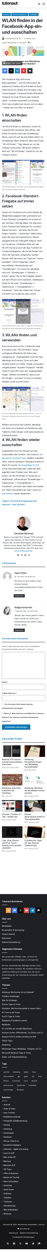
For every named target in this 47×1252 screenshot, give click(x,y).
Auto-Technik (9, 1113)
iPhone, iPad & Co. (20, 14)
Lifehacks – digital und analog (16, 1149)
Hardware (8, 1137)
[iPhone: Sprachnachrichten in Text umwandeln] (35, 806)
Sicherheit (8, 1185)
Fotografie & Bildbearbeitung (15, 1121)
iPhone (6, 1081)
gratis (26, 1076)
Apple (26, 1072)
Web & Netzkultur (11, 1210)
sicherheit (32, 1085)
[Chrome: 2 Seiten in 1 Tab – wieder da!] (12, 806)
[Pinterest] (23, 70)
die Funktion (7, 493)
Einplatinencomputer (12, 1117)
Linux (26, 1081)
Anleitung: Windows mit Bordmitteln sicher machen (35, 790)
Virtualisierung (9, 1206)
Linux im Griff (9, 1153)
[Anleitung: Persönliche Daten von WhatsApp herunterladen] (35, 751)
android (6, 1072)
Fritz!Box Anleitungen (11, 996)
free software (8, 1076)
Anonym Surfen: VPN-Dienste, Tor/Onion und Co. (22, 1033)
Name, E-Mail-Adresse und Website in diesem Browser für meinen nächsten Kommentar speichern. (23, 717)
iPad (40, 1076)
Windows (20, 1090)
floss (34, 1072)
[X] (11, 70)
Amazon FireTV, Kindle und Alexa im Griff (19, 1037)
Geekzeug (6, 1045)
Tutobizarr (8, 1202)
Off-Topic (8, 1169)
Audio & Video (9, 1109)
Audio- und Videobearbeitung (14, 1057)
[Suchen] (39, 5)
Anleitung (16, 1072)
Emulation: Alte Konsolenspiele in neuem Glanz (21, 1008)
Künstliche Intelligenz (12, 1145)
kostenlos (16, 1081)
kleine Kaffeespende (23, 551)
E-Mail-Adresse (9, 693)
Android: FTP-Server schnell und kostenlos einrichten (12, 762)
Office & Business (11, 1173)
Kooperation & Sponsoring (13, 930)
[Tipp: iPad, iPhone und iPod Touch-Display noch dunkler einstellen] (12, 832)
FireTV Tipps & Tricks (11, 1016)
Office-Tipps (7, 1041)
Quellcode (21, 1085)
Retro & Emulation (11, 1181)
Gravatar (12, 704)
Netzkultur (6, 1025)
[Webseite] (18, 555)
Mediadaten (7, 926)
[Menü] (43, 5)
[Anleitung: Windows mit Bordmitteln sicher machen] (35, 780)
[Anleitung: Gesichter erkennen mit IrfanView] (12, 780)
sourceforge (8, 1090)
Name (5, 682)
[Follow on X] (19, 39)
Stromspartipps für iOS (28, 465)
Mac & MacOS (10, 1157)
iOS (33, 1076)
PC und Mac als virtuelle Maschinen (17, 1029)
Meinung (7, 1161)
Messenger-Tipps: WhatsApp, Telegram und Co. (22, 1049)
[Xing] (29, 555)
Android (6, 14)
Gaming (7, 1125)
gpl (19, 1076)
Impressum (6, 938)
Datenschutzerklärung (11, 942)
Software (33, 14)
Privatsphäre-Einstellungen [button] (23, 1237)
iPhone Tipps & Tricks (11, 1004)
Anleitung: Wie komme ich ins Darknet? (18, 992)
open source (8, 1085)
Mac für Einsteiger (9, 1000)
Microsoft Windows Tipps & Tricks (16, 1053)
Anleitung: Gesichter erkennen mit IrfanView (11, 790)
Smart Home (9, 1190)
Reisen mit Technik (11, 1177)
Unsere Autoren (8, 934)
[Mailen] (30, 70)
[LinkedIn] (17, 70)
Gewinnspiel (9, 1133)
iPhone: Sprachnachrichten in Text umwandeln (35, 816)
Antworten (19, 596)
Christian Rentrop (12, 39)
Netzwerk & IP (9, 1165)
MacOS (34, 1081)
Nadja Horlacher (23, 607)
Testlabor (7, 1198)
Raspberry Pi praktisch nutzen (14, 1021)
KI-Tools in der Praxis (11, 1012)
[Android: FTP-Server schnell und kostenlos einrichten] (12, 751)
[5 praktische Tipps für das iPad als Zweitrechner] (35, 832)
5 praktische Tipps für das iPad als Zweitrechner (33, 842)
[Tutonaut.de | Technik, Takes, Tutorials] (10, 4)
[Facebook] (4, 70)
